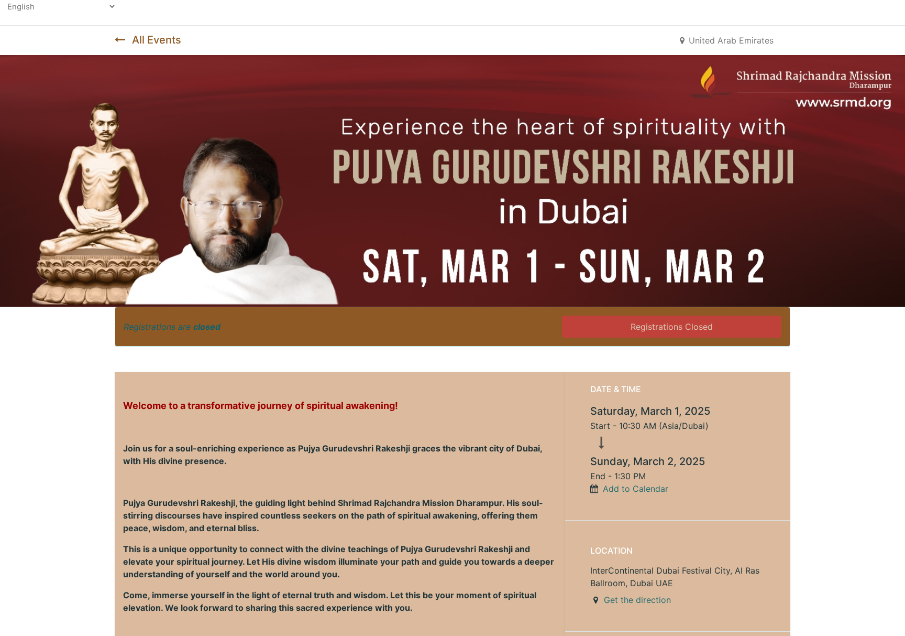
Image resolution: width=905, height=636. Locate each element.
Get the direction (637, 600)
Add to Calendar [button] (635, 488)
